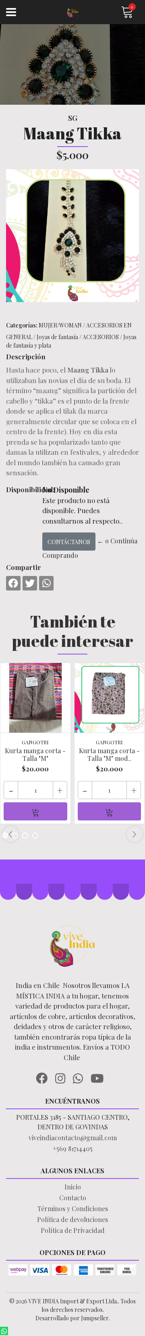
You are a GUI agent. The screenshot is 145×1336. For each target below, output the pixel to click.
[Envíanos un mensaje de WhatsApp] (4, 1331)
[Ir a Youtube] (100, 1077)
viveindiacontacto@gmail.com (73, 1137)
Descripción (26, 356)
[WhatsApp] (81, 1077)
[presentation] (10, 834)
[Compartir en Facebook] (13, 583)
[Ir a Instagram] (63, 1077)
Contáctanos (69, 542)
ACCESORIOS (101, 337)
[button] (25, 836)
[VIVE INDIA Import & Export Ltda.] (72, 12)
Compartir (23, 567)
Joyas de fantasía (57, 337)
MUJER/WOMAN (60, 325)
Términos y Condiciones (72, 1208)
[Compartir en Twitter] (30, 583)
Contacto (72, 1197)
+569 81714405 (73, 1148)
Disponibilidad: (21, 489)
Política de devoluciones (72, 1219)
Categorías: (21, 325)
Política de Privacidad (73, 1230)
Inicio (72, 1187)
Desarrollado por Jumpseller (72, 1318)
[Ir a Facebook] (45, 1077)
